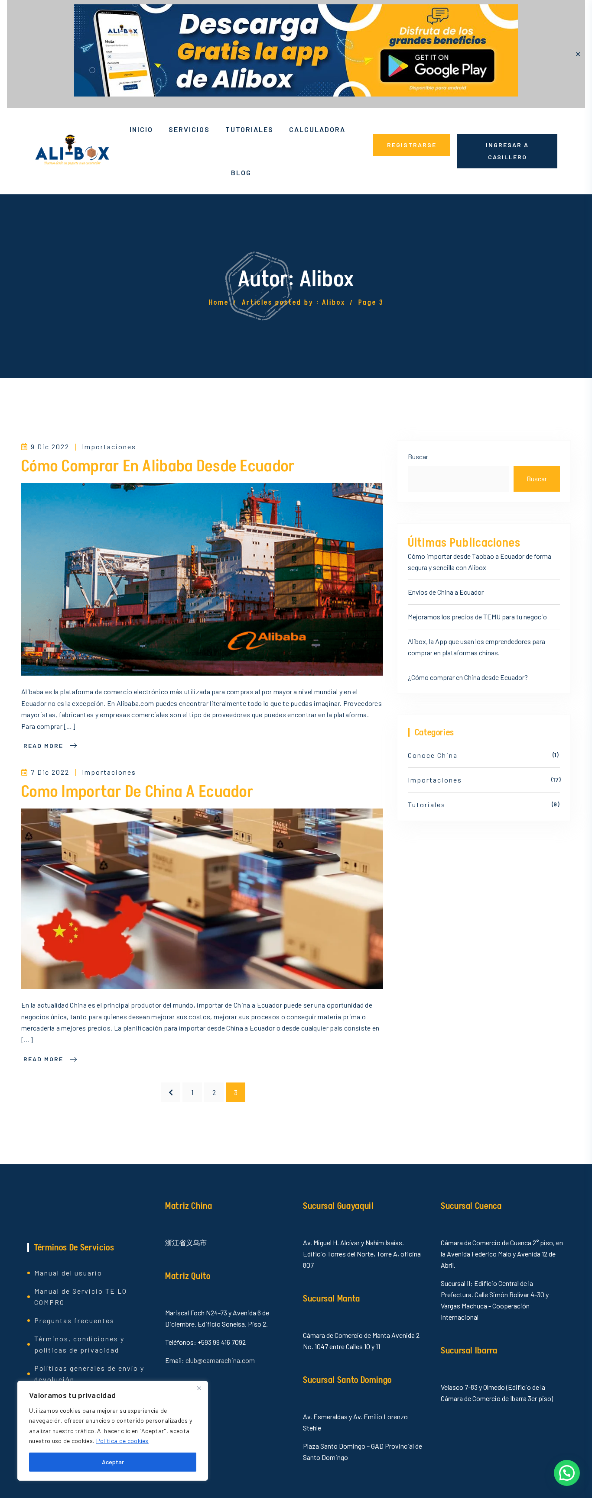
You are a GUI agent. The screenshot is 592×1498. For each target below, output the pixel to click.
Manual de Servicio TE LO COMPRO (80, 1296)
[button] (567, 1473)
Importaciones (109, 446)
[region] (112, 1431)
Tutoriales (249, 129)
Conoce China (433, 755)
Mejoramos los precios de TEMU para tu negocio (477, 616)
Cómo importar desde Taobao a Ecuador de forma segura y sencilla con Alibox (479, 561)
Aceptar (113, 1462)
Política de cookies (122, 1440)
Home (219, 302)
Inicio (141, 129)
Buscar (418, 456)
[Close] (199, 1388)
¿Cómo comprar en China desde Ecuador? (468, 677)
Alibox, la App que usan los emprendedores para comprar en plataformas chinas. (476, 647)
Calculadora (317, 129)
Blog (241, 172)
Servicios (189, 129)
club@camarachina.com (220, 1360)
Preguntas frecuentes (74, 1320)
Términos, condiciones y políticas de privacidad (79, 1344)
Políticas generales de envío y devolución (89, 1373)
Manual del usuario (68, 1273)
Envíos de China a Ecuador (446, 592)
